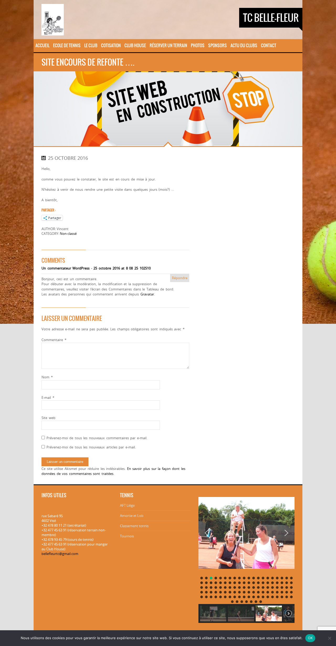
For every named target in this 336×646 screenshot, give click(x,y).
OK (310, 638)
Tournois (127, 536)
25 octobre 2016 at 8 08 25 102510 (121, 268)
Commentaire (53, 339)
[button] (206, 533)
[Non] (329, 638)
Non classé (68, 233)
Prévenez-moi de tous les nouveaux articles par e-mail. (91, 447)
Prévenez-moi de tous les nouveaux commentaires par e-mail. (96, 438)
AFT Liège (127, 505)
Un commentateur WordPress (65, 268)
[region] (246, 558)
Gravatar (147, 294)
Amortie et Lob (131, 515)
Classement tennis (134, 525)
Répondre (179, 278)
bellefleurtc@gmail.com (59, 553)
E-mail (47, 397)
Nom (47, 377)
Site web (48, 417)
